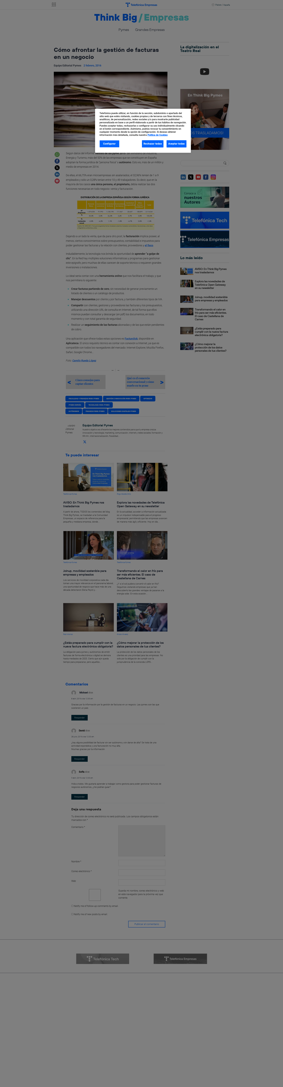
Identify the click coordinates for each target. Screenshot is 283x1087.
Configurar (109, 143)
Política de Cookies (158, 135)
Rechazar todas (153, 143)
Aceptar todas (176, 143)
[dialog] (143, 131)
